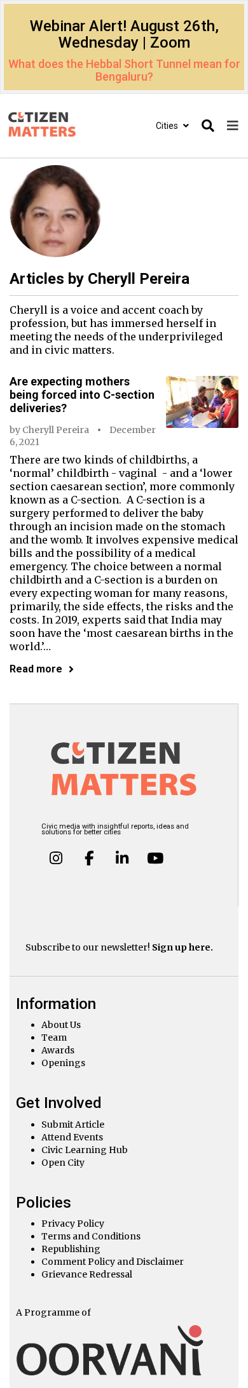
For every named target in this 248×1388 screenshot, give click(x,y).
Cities (168, 126)
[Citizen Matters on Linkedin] (122, 857)
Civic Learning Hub (84, 1150)
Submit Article (72, 1124)
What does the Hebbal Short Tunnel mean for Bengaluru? (124, 70)
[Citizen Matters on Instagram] (56, 857)
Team (54, 1037)
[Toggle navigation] (232, 126)
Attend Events (72, 1137)
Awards (57, 1050)
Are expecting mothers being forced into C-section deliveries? (82, 395)
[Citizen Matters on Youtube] (154, 857)
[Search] (208, 126)
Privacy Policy (72, 1223)
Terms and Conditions (91, 1236)
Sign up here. (182, 947)
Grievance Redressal (86, 1274)
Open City (63, 1162)
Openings (63, 1063)
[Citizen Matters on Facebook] (89, 857)
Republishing (70, 1249)
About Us (61, 1025)
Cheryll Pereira (55, 430)
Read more (36, 669)
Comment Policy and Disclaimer (112, 1261)
